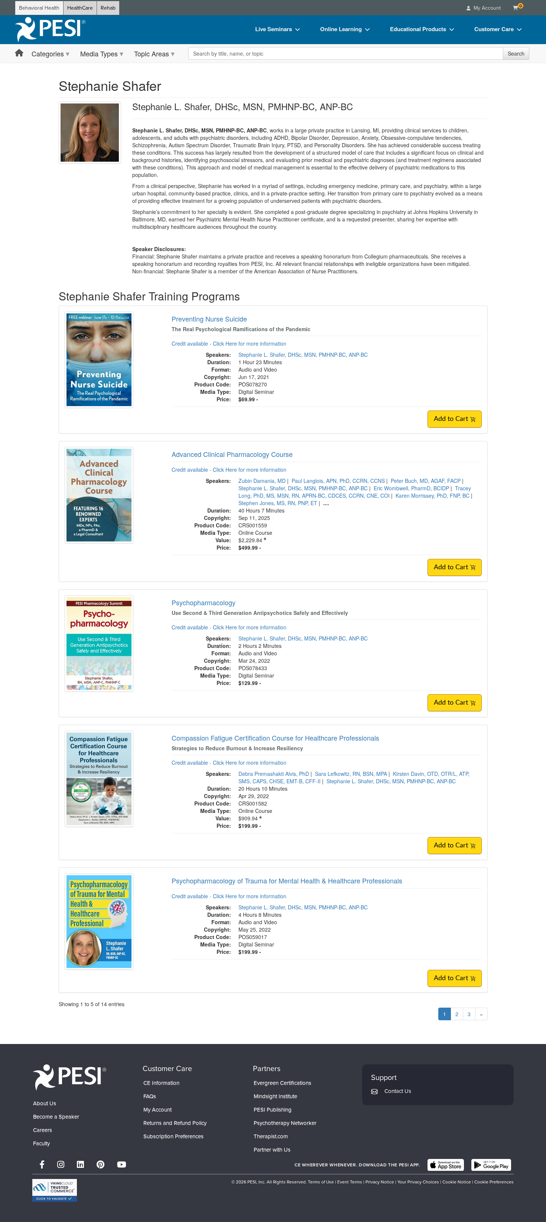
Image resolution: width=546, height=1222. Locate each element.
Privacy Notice (379, 1182)
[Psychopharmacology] (99, 642)
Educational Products (418, 29)
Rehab (108, 8)
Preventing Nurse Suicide (209, 318)
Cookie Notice (456, 1182)
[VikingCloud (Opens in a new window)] (54, 1190)
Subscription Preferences (173, 1136)
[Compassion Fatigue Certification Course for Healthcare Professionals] (99, 778)
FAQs (149, 1096)
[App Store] (446, 1165)
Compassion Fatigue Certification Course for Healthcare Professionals (275, 737)
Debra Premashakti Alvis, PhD (273, 773)
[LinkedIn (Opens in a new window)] (80, 1165)
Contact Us (397, 1091)
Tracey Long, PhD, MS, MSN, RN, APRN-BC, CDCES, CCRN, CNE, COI (354, 491)
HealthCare (80, 8)
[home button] (19, 53)
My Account (157, 1110)
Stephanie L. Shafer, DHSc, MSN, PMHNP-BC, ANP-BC (303, 354)
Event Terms (349, 1182)
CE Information (161, 1083)
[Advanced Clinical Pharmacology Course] (99, 494)
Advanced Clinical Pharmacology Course (232, 454)
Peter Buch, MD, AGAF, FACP (426, 480)
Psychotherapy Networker (285, 1123)
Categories (48, 53)
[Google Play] (491, 1165)
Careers (42, 1130)
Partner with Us (272, 1150)
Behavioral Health (39, 8)
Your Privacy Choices (418, 1182)
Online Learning (341, 29)
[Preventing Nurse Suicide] (99, 359)
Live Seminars (273, 29)
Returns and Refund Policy (175, 1123)
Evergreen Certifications (282, 1083)
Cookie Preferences (494, 1182)
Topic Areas (151, 53)
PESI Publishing (273, 1110)
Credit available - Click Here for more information (229, 343)
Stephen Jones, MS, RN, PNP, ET (277, 503)
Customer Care (494, 29)
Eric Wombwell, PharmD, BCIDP (411, 488)
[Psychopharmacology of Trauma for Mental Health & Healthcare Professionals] (99, 921)
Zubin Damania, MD (262, 480)
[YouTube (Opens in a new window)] (121, 1165)
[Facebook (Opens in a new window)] (42, 1165)
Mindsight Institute (275, 1096)
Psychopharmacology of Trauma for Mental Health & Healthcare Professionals (287, 880)
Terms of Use (321, 1182)
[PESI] (69, 1077)
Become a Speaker (56, 1117)
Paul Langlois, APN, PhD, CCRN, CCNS (338, 480)
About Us (44, 1103)
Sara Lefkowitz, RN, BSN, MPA (351, 773)
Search (516, 53)
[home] (50, 29)
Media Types (99, 53)
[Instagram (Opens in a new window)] (60, 1165)
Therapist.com (271, 1136)
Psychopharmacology (203, 602)
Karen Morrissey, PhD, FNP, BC (432, 495)
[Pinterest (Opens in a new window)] (100, 1165)
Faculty (41, 1143)
